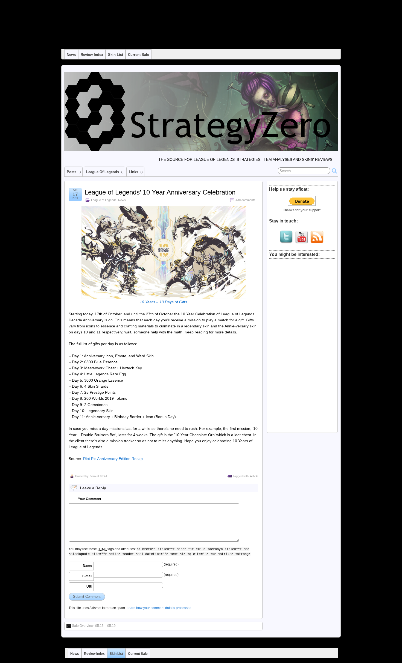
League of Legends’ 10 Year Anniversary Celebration (160, 192)
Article (254, 476)
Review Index (92, 55)
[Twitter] (286, 237)
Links (133, 172)
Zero (92, 476)
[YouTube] (301, 237)
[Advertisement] (302, 343)
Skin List (115, 55)
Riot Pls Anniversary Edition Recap (113, 458)
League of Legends (102, 172)
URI (89, 586)
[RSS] (317, 237)
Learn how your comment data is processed (159, 608)
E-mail (87, 576)
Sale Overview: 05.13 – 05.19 (94, 626)
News (71, 55)
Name (87, 566)
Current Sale (138, 55)
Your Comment (89, 499)
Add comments (245, 200)
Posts (71, 172)
